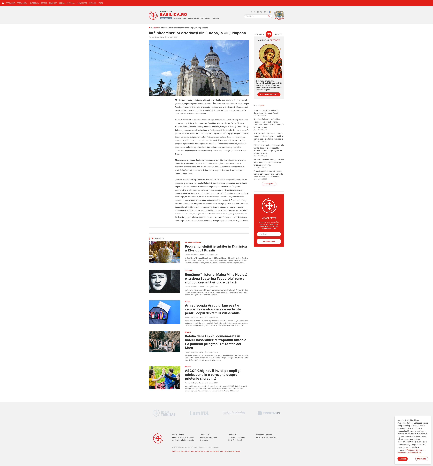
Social (62, 3)
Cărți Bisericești (235, 440)
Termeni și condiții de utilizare (192, 451)
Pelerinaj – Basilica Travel (183, 437)
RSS (201, 18)
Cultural (70, 3)
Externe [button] (92, 3)
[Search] (269, 16)
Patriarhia (10, 3)
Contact (207, 18)
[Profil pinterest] (261, 12)
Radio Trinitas (178, 435)
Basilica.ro (173, 14)
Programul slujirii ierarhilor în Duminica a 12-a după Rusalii (216, 248)
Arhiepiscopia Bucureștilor (183, 440)
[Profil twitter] (254, 12)
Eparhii (44, 3)
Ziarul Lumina (206, 435)
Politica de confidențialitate (230, 451)
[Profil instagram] (258, 12)
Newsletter (215, 18)
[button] (430, 3)
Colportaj (204, 440)
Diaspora (53, 3)
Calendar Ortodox (269, 94)
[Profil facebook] (251, 12)
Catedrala (34, 3)
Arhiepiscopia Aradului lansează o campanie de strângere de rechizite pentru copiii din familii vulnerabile (213, 309)
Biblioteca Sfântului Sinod (267, 437)
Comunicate (81, 3)
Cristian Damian (198, 255)
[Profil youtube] (265, 12)
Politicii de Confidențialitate (409, 452)
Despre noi (176, 451)
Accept (402, 459)
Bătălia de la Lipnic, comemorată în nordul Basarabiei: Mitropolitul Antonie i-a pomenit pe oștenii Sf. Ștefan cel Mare (215, 342)
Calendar (269, 40)
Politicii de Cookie (414, 450)
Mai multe (421, 459)
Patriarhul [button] (22, 3)
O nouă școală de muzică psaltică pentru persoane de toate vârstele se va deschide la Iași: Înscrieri (268, 174)
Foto (101, 3)
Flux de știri (166, 18)
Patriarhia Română (264, 435)
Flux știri (269, 184)
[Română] (270, 12)
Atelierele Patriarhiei (208, 437)
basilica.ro (160, 37)
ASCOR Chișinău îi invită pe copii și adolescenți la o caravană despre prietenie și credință (212, 374)
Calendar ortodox (193, 18)
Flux (259, 105)
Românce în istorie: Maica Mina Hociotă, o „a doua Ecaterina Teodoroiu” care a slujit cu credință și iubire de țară (217, 278)
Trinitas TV (232, 435)
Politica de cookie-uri (211, 451)
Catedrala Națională (236, 437)
